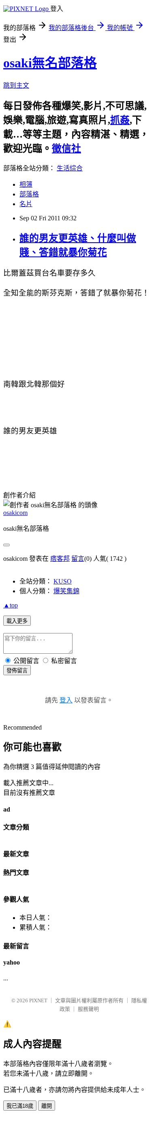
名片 (25, 203)
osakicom (15, 512)
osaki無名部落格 (50, 63)
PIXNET (38, 1000)
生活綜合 (70, 168)
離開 (46, 1106)
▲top (10, 605)
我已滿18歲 (19, 1106)
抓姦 (120, 120)
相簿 (25, 184)
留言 (77, 558)
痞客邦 (60, 558)
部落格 (29, 194)
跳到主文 (16, 85)
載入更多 (17, 621)
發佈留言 (17, 671)
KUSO (62, 581)
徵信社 (66, 148)
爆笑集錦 (66, 591)
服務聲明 (88, 1009)
